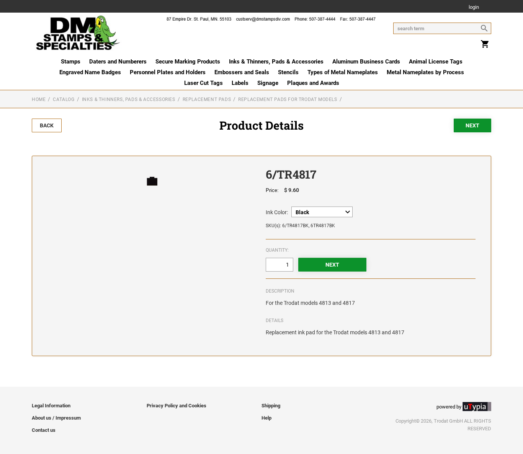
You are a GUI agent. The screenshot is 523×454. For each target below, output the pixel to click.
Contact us (44, 430)
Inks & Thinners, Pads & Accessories (276, 61)
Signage (267, 83)
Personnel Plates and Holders (168, 72)
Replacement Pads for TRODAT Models (287, 99)
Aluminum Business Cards (366, 61)
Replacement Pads (207, 99)
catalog (63, 99)
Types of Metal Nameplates (342, 72)
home (39, 99)
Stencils (288, 72)
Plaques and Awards (313, 83)
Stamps (70, 61)
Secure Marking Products (187, 61)
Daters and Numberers (118, 61)
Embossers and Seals (241, 72)
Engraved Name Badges (90, 72)
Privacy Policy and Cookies (176, 405)
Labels (240, 83)
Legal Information (51, 405)
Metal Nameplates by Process (425, 72)
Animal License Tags (436, 61)
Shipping (271, 405)
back (47, 125)
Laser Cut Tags (203, 83)
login (474, 7)
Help (266, 418)
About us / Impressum (56, 418)
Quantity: (277, 250)
